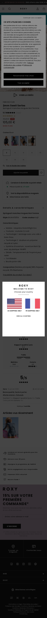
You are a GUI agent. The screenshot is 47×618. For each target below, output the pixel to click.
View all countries (23, 316)
